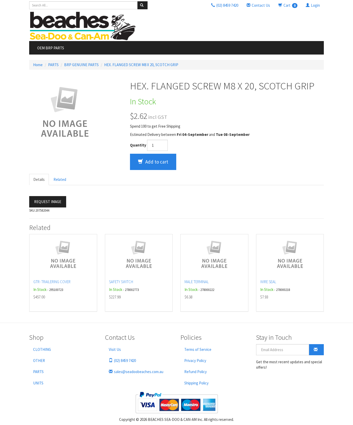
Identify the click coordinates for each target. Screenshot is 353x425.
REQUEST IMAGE (47, 201)
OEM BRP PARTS (50, 47)
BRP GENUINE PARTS (81, 64)
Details (39, 179)
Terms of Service (197, 349)
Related (59, 179)
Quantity (138, 145)
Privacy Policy (195, 360)
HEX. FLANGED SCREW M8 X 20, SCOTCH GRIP (141, 64)
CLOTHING (42, 349)
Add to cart (156, 162)
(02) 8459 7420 (125, 360)
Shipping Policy (196, 383)
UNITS (38, 383)
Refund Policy (195, 371)
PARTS (53, 64)
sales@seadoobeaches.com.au (138, 371)
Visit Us (115, 349)
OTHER (39, 360)
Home (38, 64)
